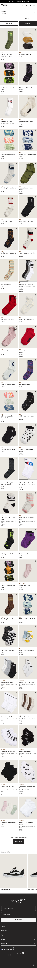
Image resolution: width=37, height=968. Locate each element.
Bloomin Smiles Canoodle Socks (8, 155)
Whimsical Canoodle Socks (27, 155)
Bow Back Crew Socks (7, 319)
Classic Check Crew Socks (27, 285)
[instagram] (13, 948)
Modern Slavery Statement (7, 953)
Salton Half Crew (24, 585)
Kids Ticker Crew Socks (8, 650)
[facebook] (5, 948)
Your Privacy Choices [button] (30, 953)
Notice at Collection (27, 955)
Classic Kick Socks (25, 751)
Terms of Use (4, 955)
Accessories (8, 9)
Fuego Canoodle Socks (26, 54)
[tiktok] (16, 948)
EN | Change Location (9, 949)
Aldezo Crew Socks (6, 54)
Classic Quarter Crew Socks (7, 787)
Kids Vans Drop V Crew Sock (8, 518)
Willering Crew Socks (7, 554)
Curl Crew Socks (6, 285)
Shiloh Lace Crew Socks (26, 319)
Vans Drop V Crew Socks (8, 188)
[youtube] (11, 948)
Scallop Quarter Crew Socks (26, 122)
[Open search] (30, 5)
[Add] (16, 29)
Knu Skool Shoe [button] (5, 889)
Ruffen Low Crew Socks (8, 449)
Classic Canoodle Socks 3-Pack (27, 787)
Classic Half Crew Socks (26, 682)
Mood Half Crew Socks (26, 221)
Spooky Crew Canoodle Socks (8, 586)
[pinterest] (8, 948)
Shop (2, 9)
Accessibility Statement (16, 955)
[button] (18, 841)
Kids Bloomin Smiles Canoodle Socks (7, 417)
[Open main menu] (34, 5)
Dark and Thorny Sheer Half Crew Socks (8, 484)
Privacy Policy (13, 912)
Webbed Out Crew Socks (27, 88)
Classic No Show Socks (8, 751)
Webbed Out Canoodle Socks (7, 88)
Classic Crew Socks (7, 682)
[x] (2, 948)
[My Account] (26, 5)
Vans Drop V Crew (6, 221)
